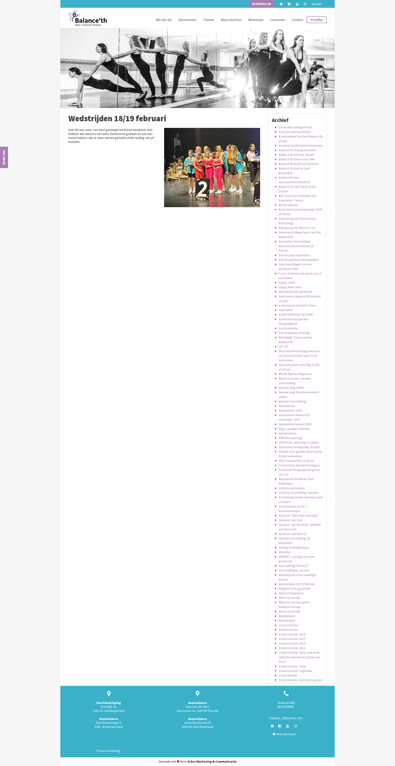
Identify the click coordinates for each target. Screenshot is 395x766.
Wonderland (287, 616)
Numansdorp (287, 433)
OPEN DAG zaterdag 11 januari (299, 442)
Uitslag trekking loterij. (294, 547)
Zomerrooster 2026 (292, 666)
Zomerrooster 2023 (292, 643)
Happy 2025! (287, 282)
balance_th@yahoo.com (286, 718)
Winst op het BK (289, 598)
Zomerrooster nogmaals (295, 671)
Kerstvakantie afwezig (294, 333)
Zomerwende (288, 675)
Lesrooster (277, 19)
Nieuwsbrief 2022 (290, 410)
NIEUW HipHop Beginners (295, 374)
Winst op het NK (289, 611)
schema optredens (292, 488)
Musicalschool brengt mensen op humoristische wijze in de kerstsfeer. (299, 355)
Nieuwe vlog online (291, 388)
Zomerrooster (288, 625)
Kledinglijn (261, 4)
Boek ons (3, 157)
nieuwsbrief (287, 406)
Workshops (256, 19)
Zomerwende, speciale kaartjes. (301, 680)
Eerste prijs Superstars (294, 255)
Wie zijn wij (164, 19)
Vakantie (284, 552)
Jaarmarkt (286, 310)
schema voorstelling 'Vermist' (299, 493)
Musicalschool (231, 19)
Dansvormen (187, 19)
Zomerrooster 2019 (292, 634)
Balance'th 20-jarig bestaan (297, 150)
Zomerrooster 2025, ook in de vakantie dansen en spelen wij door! (299, 657)
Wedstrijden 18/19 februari (297, 584)
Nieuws (317, 4)
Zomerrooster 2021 (292, 639)
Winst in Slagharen (291, 593)
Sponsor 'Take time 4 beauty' (298, 515)
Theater (208, 19)
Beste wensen (288, 205)
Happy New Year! (290, 287)
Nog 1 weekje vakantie (294, 429)
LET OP (283, 346)
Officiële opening (290, 438)
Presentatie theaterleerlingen (299, 465)
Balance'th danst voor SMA (297, 159)
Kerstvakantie (288, 328)
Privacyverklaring (108, 751)
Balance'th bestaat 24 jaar (296, 155)
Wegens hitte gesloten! (295, 588)
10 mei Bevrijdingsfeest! (295, 127)
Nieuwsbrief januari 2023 (295, 424)
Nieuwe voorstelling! (293, 401)
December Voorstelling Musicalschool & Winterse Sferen (296, 246)
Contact (297, 19)
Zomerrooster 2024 (292, 648)
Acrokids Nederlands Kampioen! (300, 145)
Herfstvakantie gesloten (295, 292)
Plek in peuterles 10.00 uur (297, 461)
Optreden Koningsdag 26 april (299, 447)
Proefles (316, 20)
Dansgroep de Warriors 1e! (297, 228)
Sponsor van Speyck (293, 534)
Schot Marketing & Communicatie (212, 761)
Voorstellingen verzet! (294, 570)
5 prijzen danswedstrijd (295, 132)
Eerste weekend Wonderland (298, 260)
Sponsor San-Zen (290, 520)
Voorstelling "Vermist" (294, 566)
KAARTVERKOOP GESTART (296, 314)
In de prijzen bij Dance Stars (297, 305)
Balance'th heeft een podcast (299, 164)
